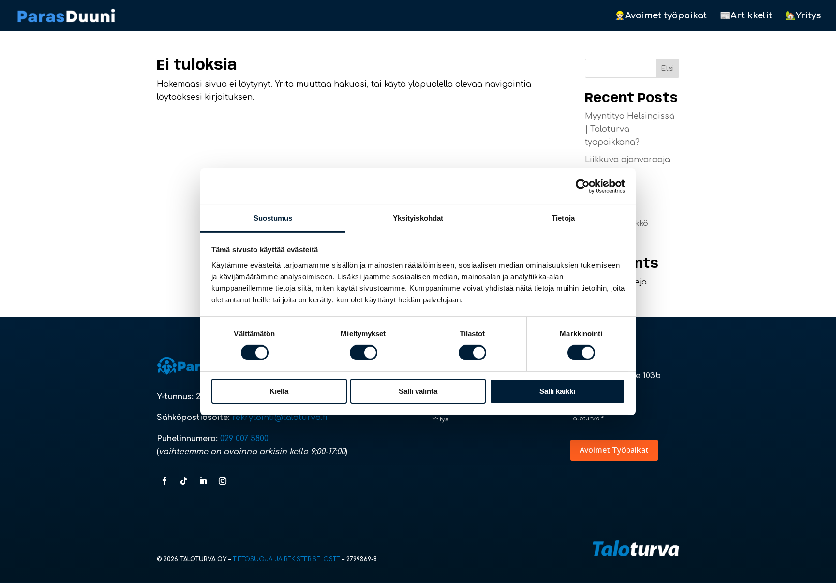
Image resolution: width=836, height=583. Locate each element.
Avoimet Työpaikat (614, 450)
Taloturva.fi (587, 418)
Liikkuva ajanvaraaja (627, 159)
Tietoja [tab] (563, 217)
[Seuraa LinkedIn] (203, 481)
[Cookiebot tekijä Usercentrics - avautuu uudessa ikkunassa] (582, 186)
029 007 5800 (245, 438)
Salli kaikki (557, 391)
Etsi (667, 68)
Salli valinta (418, 391)
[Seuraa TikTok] (184, 481)
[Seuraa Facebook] (164, 481)
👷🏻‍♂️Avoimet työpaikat (660, 16)
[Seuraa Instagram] (222, 481)
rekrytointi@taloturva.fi (279, 417)
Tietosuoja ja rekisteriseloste (286, 559)
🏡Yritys (803, 16)
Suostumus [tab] (273, 217)
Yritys (440, 419)
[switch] (363, 352)
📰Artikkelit (746, 16)
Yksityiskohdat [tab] (418, 217)
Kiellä (278, 391)
